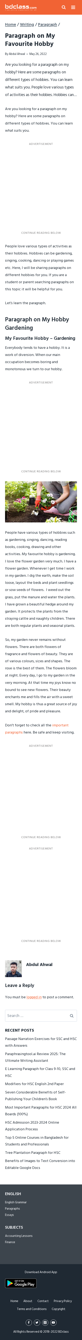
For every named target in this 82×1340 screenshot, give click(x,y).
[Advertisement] (41, 188)
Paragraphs (12, 1208)
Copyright (58, 1309)
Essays (9, 1215)
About (27, 1301)
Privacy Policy (63, 1301)
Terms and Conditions (32, 1309)
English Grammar (16, 1202)
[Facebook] (29, 1322)
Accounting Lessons (19, 1236)
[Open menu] (73, 7)
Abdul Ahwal (17, 54)
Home (14, 1301)
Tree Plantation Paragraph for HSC (32, 1153)
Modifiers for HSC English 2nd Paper (34, 1084)
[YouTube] (53, 1322)
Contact (43, 1301)
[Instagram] (45, 1322)
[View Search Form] (63, 7)
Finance (10, 1242)
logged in (34, 997)
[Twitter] (37, 1322)
